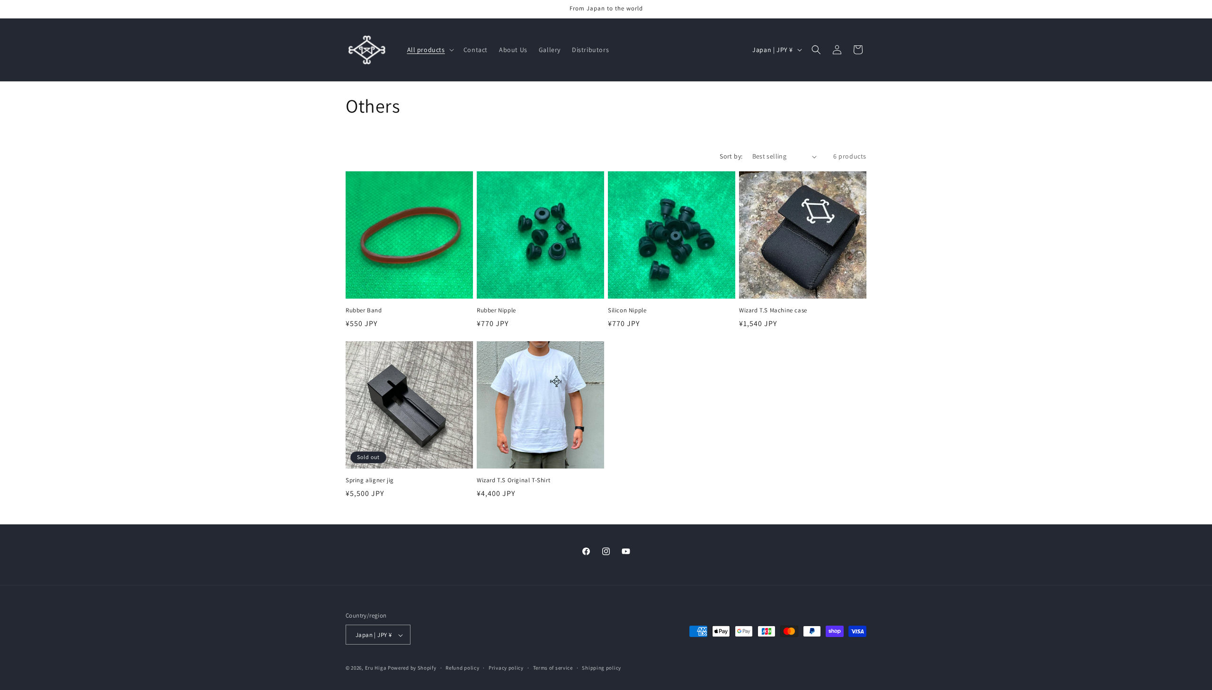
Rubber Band (364, 310)
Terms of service (553, 667)
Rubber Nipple (496, 310)
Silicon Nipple (627, 310)
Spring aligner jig (370, 480)
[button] (429, 50)
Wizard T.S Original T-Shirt (513, 480)
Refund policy (462, 667)
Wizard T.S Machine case (773, 310)
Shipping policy (601, 667)
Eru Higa (376, 668)
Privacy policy (506, 667)
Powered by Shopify (412, 668)
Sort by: (731, 156)
